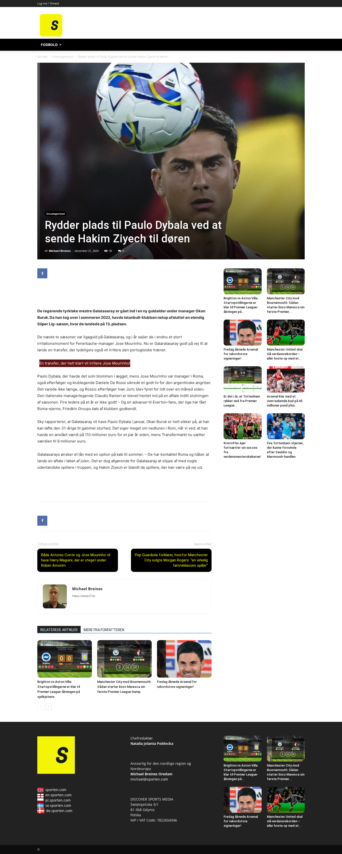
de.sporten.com (59, 810)
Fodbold (49, 44)
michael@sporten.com (149, 779)
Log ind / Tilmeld (48, 3)
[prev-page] (40, 707)
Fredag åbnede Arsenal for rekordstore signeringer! (241, 354)
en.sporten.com (58, 795)
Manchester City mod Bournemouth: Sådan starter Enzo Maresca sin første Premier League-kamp (124, 687)
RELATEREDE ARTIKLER (59, 630)
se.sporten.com (58, 805)
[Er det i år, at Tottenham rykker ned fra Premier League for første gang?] (243, 379)
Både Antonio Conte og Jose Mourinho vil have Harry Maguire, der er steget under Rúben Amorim (75, 560)
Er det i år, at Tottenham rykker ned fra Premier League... (242, 401)
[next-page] (48, 707)
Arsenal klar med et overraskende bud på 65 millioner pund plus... (284, 401)
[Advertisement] (209, 25)
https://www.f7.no (83, 596)
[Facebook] (42, 273)
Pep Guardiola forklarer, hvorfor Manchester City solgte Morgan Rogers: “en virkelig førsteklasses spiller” (171, 560)
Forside (42, 56)
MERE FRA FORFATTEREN (104, 630)
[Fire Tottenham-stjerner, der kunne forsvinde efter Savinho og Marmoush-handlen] (286, 426)
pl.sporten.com (58, 800)
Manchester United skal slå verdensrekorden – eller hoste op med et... (284, 354)
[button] (299, 45)
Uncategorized (62, 56)
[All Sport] (51, 35)
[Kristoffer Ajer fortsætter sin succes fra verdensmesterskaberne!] (243, 426)
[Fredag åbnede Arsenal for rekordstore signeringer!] (184, 659)
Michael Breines (60, 251)
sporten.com (55, 789)
